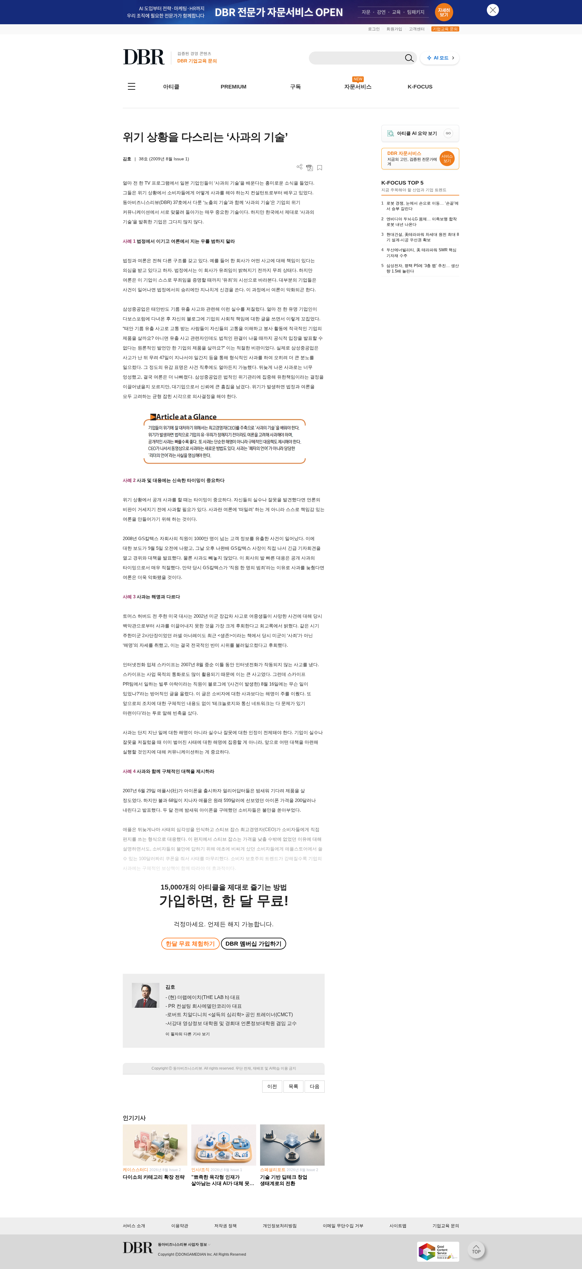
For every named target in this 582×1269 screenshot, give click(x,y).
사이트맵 (398, 1225)
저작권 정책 (225, 1225)
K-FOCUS (420, 87)
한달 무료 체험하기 (190, 943)
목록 (293, 1086)
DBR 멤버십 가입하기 (254, 943)
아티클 (171, 87)
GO (448, 133)
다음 (314, 1086)
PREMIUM (233, 87)
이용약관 (179, 1225)
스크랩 (320, 168)
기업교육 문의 (445, 29)
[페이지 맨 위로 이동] (478, 1252)
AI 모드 (441, 57)
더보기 (300, 167)
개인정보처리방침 (280, 1225)
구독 (295, 87)
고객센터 (417, 29)
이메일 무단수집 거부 (343, 1225)
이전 (272, 1086)
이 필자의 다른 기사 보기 (188, 1034)
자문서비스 (358, 87)
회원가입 (394, 29)
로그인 (374, 29)
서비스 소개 (134, 1225)
